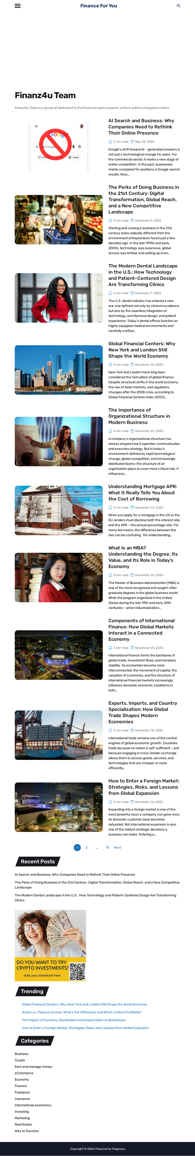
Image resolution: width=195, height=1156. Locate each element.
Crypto (20, 1060)
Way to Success (27, 1131)
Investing (22, 1112)
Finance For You (98, 5)
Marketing (22, 1118)
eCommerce (24, 1073)
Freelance (22, 1092)
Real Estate (23, 1124)
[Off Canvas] (17, 6)
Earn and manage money (33, 1067)
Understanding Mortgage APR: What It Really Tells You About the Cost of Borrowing (142, 493)
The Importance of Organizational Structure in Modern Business (139, 416)
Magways (118, 1149)
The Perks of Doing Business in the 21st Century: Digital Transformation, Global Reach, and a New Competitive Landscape (143, 199)
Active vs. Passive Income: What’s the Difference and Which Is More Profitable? (82, 1012)
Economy (22, 1080)
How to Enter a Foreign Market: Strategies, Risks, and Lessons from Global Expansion (143, 787)
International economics (33, 1105)
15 (107, 847)
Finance (21, 1086)
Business (21, 1054)
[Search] (178, 5)
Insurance (22, 1099)
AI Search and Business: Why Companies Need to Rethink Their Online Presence (141, 127)
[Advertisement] (97, 47)
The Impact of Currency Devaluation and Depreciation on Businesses (74, 1020)
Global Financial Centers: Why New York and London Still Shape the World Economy (141, 350)
